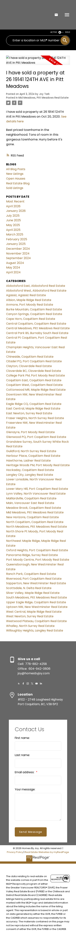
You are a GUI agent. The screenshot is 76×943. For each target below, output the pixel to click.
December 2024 (18, 249)
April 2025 (13, 230)
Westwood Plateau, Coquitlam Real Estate (36, 621)
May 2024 (13, 267)
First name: (22, 738)
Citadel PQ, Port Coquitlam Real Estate (34, 361)
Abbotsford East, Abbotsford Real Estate (35, 286)
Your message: (25, 789)
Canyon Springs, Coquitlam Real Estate (34, 314)
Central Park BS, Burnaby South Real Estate (37, 333)
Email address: (25, 772)
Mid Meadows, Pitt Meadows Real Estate (43, 97)
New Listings (14, 174)
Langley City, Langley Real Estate (29, 475)
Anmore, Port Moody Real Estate (29, 304)
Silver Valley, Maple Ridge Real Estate (33, 593)
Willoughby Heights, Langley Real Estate (34, 630)
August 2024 (15, 263)
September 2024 (18, 258)
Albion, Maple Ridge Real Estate (28, 300)
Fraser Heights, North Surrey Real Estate (35, 418)
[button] (19, 683)
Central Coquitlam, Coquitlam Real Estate (36, 323)
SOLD (67, 32)
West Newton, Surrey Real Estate (29, 616)
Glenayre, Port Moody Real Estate (30, 432)
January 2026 (16, 211)
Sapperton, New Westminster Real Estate (36, 583)
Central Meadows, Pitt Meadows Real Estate (38, 328)
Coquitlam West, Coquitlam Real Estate (34, 385)
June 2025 (13, 220)
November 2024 (18, 253)
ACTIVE (53, 32)
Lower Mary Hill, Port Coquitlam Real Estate (37, 489)
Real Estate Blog (18, 183)
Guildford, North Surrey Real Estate (31, 451)
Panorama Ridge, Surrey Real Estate (32, 555)
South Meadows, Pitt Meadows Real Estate (36, 597)
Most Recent (15, 201)
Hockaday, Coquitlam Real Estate (30, 470)
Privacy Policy (15, 852)
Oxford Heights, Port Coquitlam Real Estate (37, 550)
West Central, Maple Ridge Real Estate (34, 612)
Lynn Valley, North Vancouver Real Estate (36, 493)
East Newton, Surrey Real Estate (29, 413)
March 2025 (14, 234)
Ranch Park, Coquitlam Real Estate (31, 574)
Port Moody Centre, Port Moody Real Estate (37, 559)
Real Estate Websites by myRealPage (47, 852)
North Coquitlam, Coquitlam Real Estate (34, 522)
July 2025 (13, 216)
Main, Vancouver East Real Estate (30, 503)
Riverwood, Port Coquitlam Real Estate (34, 579)
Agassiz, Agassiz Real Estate (26, 295)
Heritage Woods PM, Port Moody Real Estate (38, 465)
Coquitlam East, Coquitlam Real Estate (33, 380)
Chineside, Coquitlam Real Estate (29, 357)
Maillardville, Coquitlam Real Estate (31, 498)
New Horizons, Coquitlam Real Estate (32, 517)
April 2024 (13, 272)
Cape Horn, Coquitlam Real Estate (30, 319)
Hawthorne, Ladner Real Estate (28, 460)
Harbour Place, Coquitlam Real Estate (33, 456)
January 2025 (16, 244)
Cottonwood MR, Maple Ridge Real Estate (36, 390)
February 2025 (16, 239)
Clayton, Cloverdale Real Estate (29, 366)
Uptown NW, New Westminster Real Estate (37, 607)
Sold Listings (14, 188)
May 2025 (13, 225)
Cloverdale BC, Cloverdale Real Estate (33, 371)
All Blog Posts (15, 169)
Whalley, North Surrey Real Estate (30, 626)
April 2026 (13, 206)
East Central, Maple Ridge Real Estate (33, 408)
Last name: (22, 755)
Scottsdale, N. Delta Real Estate (28, 588)
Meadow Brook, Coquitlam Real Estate (33, 508)
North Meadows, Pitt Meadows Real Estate (36, 526)
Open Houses (15, 178)
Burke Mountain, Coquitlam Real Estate (34, 309)
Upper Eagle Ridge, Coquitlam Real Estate (36, 602)
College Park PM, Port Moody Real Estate (35, 375)
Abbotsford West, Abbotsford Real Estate (36, 290)
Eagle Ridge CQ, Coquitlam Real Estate (33, 404)
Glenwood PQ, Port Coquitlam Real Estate (36, 437)
